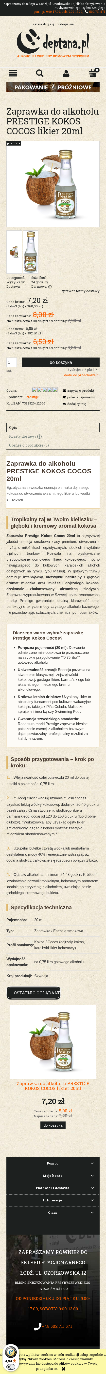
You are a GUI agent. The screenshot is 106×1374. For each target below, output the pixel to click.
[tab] (53, 427)
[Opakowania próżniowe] (53, 87)
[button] (13, 73)
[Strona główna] (53, 43)
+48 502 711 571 (57, 1326)
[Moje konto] (66, 73)
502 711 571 (97, 12)
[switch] (10, 1367)
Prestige (32, 397)
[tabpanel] (53, 718)
